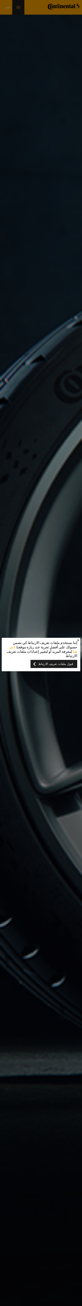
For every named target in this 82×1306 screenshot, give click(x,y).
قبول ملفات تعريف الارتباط (55, 664)
